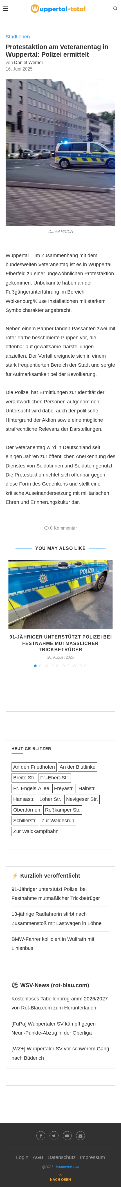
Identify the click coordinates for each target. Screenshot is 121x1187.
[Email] (80, 1135)
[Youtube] (67, 1135)
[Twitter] (54, 1135)
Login (22, 1157)
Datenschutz (62, 1157)
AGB (38, 1157)
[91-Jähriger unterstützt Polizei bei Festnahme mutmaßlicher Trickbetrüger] (60, 594)
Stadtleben (18, 37)
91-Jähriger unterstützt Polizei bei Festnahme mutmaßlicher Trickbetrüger (61, 643)
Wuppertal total (67, 1167)
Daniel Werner (28, 62)
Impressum (92, 1157)
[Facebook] (40, 1135)
